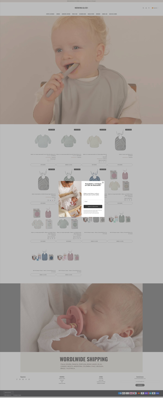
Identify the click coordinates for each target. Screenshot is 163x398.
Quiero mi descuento (93, 206)
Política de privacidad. (95, 213)
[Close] (102, 182)
